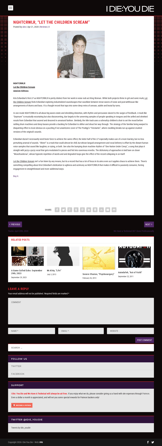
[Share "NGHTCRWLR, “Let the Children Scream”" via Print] (114, 210)
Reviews (43, 27)
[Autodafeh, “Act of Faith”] (134, 257)
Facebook (17, 373)
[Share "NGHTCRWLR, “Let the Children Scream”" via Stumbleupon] (101, 210)
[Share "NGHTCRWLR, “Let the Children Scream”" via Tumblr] (76, 210)
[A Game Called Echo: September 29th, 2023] (27, 256)
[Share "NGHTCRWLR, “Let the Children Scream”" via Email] (108, 210)
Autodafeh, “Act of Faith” (130, 272)
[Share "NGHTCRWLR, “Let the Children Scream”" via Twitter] (63, 210)
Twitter (16, 366)
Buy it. (16, 176)
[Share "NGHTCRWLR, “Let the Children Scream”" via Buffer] (95, 210)
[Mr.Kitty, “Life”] (63, 256)
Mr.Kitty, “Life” (54, 270)
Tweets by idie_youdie (21, 427)
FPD (41, 442)
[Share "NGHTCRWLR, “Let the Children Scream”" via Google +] (70, 210)
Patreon (145, 393)
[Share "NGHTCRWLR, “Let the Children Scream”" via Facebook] (57, 210)
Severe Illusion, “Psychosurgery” (98, 274)
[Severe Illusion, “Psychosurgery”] (99, 258)
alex (24, 27)
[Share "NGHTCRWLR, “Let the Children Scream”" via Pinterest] (82, 210)
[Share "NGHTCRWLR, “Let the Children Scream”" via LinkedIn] (89, 210)
